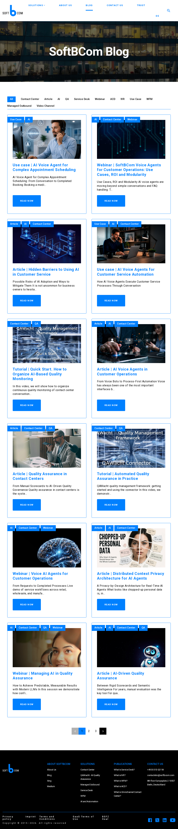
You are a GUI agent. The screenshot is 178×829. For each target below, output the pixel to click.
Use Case (135, 99)
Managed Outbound (19, 105)
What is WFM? (120, 780)
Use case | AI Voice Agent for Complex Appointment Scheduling (44, 167)
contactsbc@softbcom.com (160, 775)
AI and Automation (89, 801)
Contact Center (30, 99)
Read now (26, 201)
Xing (49, 780)
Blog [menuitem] (89, 5)
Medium (51, 786)
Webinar (100, 99)
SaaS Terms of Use (83, 818)
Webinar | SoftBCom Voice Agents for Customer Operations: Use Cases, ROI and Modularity (129, 170)
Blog (49, 775)
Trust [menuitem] (141, 5)
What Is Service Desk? (124, 769)
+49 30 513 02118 (155, 769)
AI (59, 99)
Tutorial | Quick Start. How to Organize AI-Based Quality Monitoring (40, 374)
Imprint (31, 817)
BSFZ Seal (105, 818)
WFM (149, 99)
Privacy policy (8, 818)
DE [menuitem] (157, 16)
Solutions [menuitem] (35, 5)
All (11, 99)
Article (48, 99)
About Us (51, 769)
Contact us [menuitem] (115, 5)
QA (67, 99)
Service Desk (82, 99)
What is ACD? (120, 786)
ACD (112, 99)
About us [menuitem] (65, 5)
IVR (123, 99)
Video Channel (45, 105)
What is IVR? (120, 775)
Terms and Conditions (47, 818)
